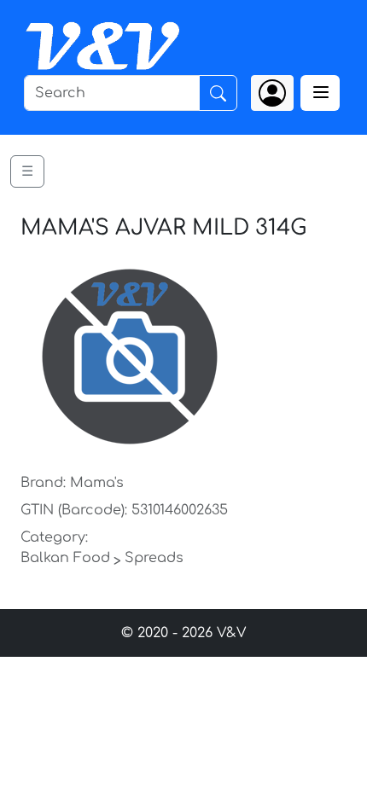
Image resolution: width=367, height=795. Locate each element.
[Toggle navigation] (320, 93)
